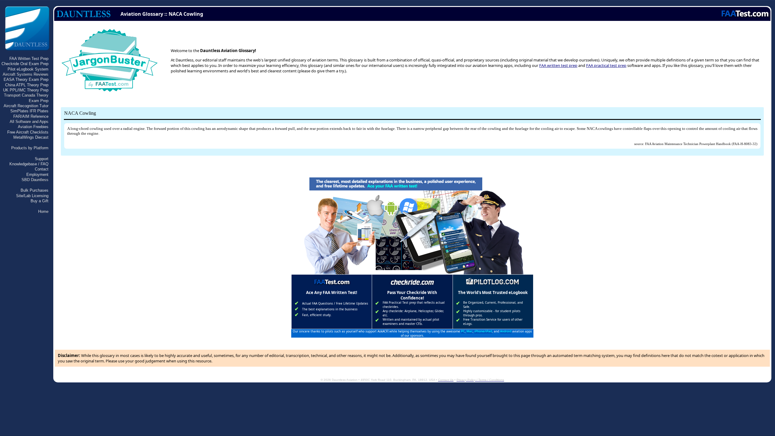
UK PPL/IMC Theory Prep (25, 90)
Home (43, 211)
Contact (41, 169)
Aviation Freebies (33, 126)
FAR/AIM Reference (30, 116)
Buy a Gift (39, 201)
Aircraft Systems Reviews (25, 74)
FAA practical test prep (606, 65)
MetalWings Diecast (30, 137)
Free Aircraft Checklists (27, 132)
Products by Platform (29, 148)
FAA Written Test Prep (28, 58)
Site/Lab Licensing (32, 195)
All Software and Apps (29, 121)
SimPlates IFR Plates (29, 111)
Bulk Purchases (34, 190)
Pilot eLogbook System (28, 69)
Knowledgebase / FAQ (28, 164)
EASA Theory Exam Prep (26, 79)
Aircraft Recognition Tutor (26, 106)
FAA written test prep (558, 65)
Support (41, 159)
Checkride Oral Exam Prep (25, 63)
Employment (37, 174)
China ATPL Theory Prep (26, 85)
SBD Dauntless (34, 179)
